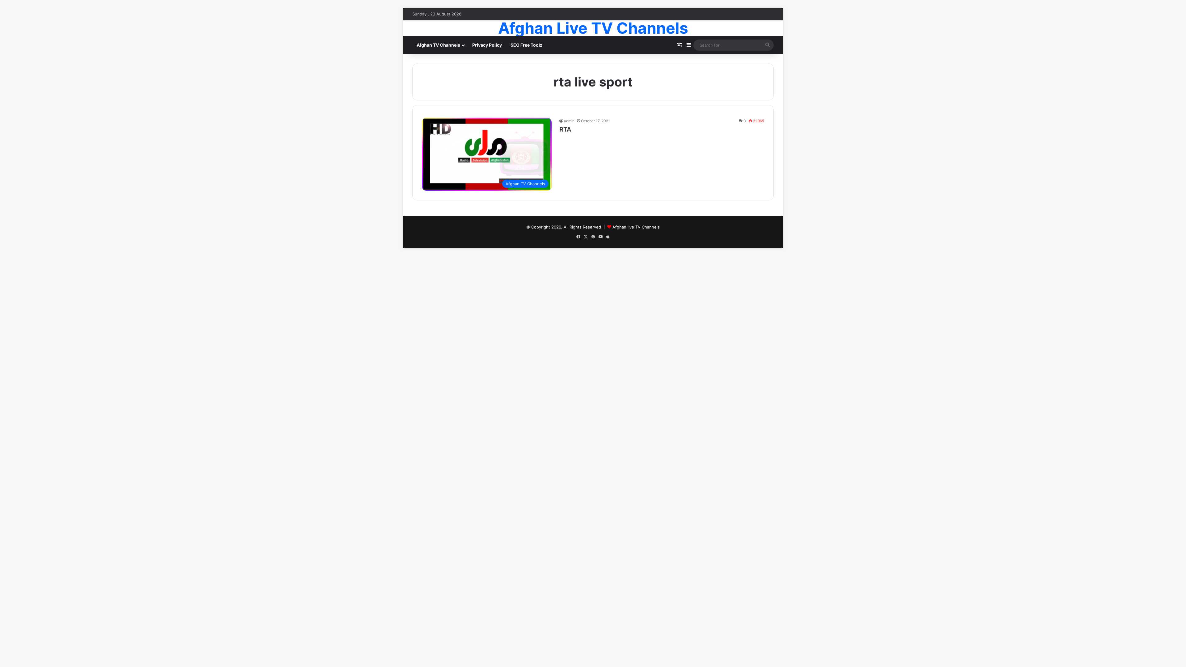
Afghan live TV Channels (636, 226)
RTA (565, 129)
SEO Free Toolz (526, 45)
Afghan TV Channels (438, 45)
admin (569, 121)
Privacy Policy (487, 45)
